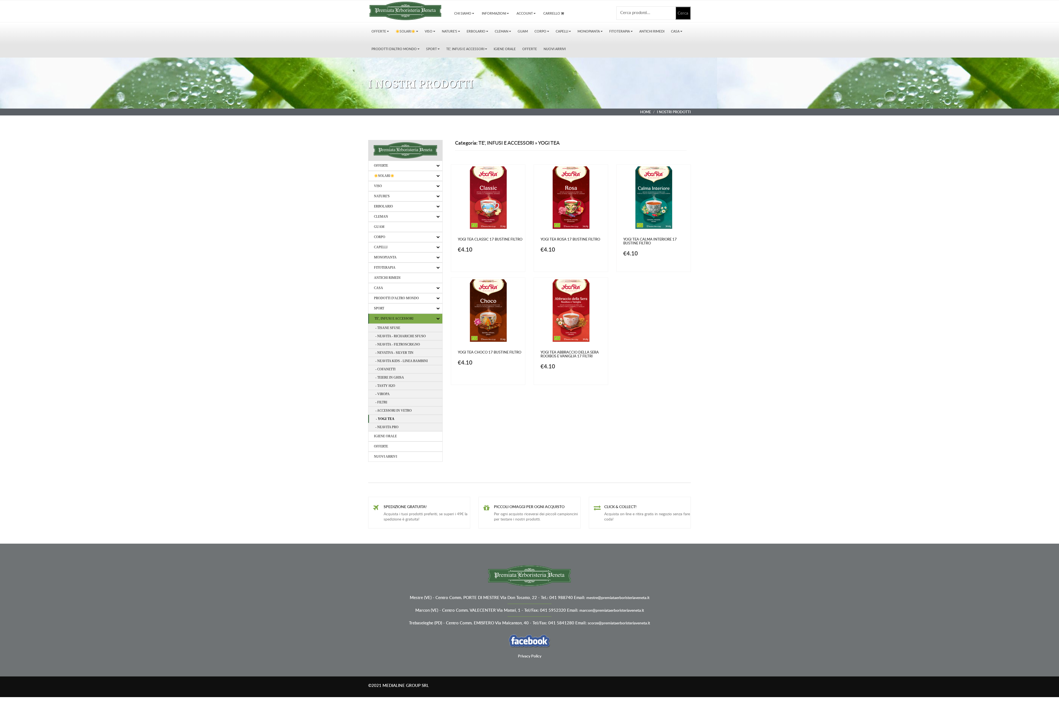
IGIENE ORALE (505, 49)
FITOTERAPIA (620, 31)
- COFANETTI (385, 369)
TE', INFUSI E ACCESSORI (465, 49)
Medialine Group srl (406, 685)
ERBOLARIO (476, 31)
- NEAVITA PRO (387, 427)
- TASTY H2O (385, 386)
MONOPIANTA (589, 31)
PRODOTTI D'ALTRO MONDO (394, 49)
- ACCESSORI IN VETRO (393, 410)
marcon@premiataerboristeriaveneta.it (611, 610)
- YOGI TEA (385, 419)
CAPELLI (562, 31)
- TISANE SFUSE (387, 328)
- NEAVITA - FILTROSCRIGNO (397, 344)
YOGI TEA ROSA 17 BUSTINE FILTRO (570, 239)
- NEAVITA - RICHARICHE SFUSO (400, 336)
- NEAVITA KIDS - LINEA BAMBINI (401, 361)
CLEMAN (502, 31)
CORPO (540, 31)
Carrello (552, 13)
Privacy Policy (529, 656)
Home (645, 111)
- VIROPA (382, 394)
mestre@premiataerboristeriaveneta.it (617, 597)
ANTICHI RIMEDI (651, 31)
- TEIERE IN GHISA (389, 377)
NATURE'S (450, 31)
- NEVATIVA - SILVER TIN (394, 353)
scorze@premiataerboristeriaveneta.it (619, 622)
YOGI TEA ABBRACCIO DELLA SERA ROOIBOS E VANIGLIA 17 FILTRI (570, 354)
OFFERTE (379, 31)
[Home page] (405, 10)
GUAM (523, 31)
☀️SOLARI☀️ (405, 31)
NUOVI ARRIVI (555, 49)
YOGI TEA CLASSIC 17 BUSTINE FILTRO (490, 239)
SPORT (432, 49)
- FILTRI (381, 402)
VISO (429, 31)
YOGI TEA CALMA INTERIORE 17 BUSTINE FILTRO (650, 241)
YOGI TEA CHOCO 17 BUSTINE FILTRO (489, 352)
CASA (675, 31)
